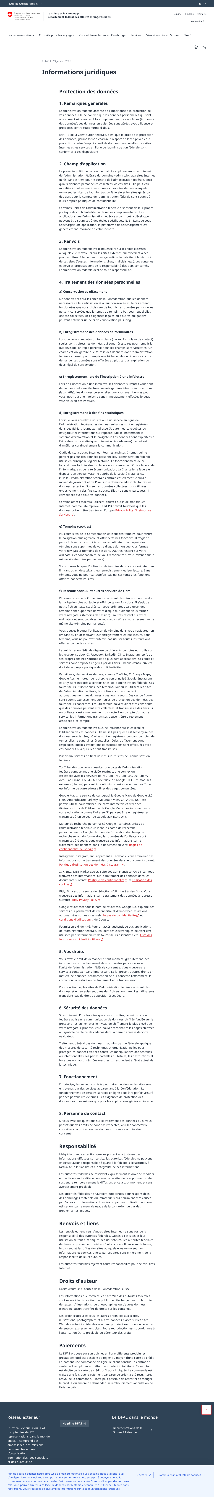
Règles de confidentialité (119, 915)
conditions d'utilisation (74, 919)
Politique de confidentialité (106, 880)
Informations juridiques (105, 1488)
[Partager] (204, 46)
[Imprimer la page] (196, 46)
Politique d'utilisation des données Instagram (89, 864)
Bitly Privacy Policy (84, 900)
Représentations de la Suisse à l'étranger (128, 1430)
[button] (21, 35)
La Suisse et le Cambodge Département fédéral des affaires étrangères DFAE (79, 15)
